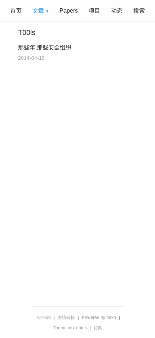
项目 (94, 11)
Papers (68, 11)
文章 (38, 11)
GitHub (44, 317)
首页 (16, 11)
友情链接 (66, 317)
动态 (117, 11)
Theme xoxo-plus (70, 327)
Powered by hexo (99, 317)
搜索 (139, 11)
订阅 (98, 327)
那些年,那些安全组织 (44, 47)
